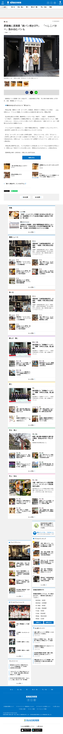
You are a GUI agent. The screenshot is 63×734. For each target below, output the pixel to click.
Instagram (54, 3)
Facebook (48, 3)
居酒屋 (6, 32)
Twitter (51, 3)
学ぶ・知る (44, 7)
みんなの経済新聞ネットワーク (31, 720)
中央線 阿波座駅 (40, 613)
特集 (50, 7)
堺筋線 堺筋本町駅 (41, 616)
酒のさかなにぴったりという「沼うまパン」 (19, 105)
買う (27, 7)
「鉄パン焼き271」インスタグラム (14, 183)
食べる (13, 7)
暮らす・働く (34, 7)
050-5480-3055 (48, 98)
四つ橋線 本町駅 (40, 605)
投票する (38, 622)
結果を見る (49, 622)
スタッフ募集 (32, 709)
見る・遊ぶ (20, 7)
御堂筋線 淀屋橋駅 (41, 603)
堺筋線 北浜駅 (40, 618)
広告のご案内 (23, 709)
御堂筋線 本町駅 (40, 600)
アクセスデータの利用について (43, 706)
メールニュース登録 (42, 709)
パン (10, 32)
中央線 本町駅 (40, 610)
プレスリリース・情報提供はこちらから (25, 706)
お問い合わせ (57, 706)
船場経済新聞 (14, 2)
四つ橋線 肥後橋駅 (41, 608)
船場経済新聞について (9, 706)
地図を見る (31, 157)
